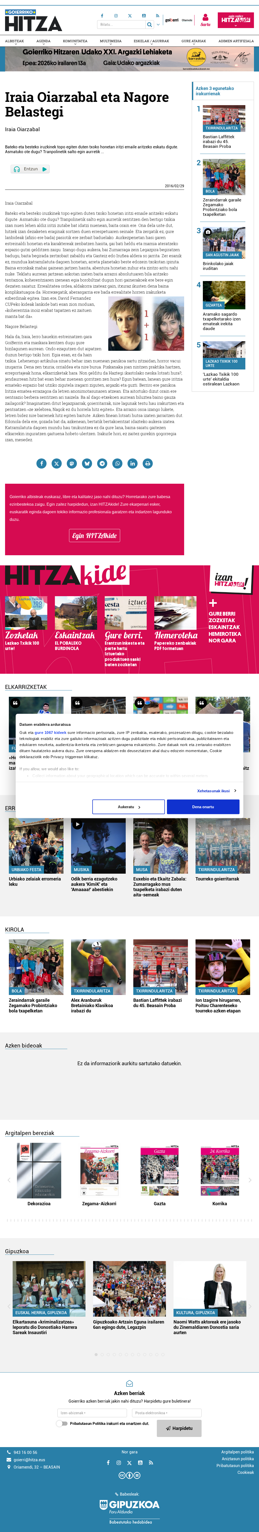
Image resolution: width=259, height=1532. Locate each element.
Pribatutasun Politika (87, 1423)
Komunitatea (75, 41)
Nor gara (222, 640)
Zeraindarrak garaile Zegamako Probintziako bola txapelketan (222, 207)
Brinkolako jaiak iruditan (218, 266)
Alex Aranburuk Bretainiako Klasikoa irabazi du (92, 1005)
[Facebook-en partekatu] (41, 463)
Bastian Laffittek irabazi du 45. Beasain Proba (218, 141)
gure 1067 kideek (50, 732)
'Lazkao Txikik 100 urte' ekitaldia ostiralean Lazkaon (221, 379)
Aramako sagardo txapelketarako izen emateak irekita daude (222, 321)
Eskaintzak (224, 627)
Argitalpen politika (237, 1452)
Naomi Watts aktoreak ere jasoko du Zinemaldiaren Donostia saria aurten (207, 1327)
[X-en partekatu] (57, 463)
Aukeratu (126, 807)
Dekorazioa (39, 1203)
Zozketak (222, 620)
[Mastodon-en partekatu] (72, 463)
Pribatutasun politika (235, 1465)
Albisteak (14, 41)
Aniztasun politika (238, 1458)
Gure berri (222, 614)
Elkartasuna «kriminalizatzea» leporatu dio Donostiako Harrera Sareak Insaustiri (45, 1327)
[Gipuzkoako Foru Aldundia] (129, 1512)
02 (177, 186)
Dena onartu (203, 807)
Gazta (160, 1203)
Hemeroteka (225, 634)
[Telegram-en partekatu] (102, 463)
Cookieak (246, 1472)
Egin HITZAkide (94, 535)
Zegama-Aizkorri (99, 1203)
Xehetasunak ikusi (213, 790)
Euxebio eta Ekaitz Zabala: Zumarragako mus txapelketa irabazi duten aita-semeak (159, 886)
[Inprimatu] (148, 463)
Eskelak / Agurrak (151, 41)
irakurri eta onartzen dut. (109, 1423)
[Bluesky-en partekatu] (87, 463)
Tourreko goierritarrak (217, 878)
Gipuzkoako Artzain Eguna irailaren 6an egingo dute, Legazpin (128, 1324)
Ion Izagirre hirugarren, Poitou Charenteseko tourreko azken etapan (218, 1005)
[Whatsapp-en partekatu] (117, 463)
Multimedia (111, 41)
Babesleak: (129, 1494)
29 (182, 186)
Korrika (219, 1203)
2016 (169, 186)
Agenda (43, 41)
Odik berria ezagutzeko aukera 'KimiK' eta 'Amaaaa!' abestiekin (94, 884)
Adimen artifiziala (236, 41)
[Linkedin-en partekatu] (132, 463)
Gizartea (214, 305)
